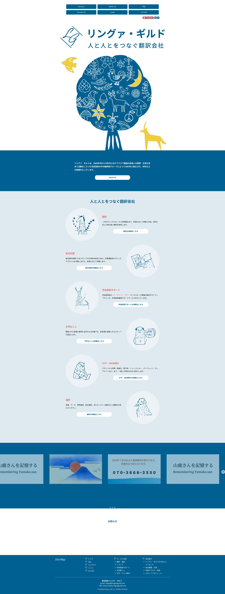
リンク (90, 568)
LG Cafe (144, 12)
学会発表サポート (123, 567)
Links (112, 12)
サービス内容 (122, 559)
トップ (90, 559)
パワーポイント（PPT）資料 (122, 295)
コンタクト (92, 565)
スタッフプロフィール (153, 573)
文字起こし (121, 570)
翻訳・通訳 (121, 562)
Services (81, 6)
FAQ (143, 6)
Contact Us (81, 12)
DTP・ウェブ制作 (123, 573)
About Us (112, 6)
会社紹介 (148, 559)
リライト (120, 564)
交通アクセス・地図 (152, 570)
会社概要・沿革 (151, 567)
